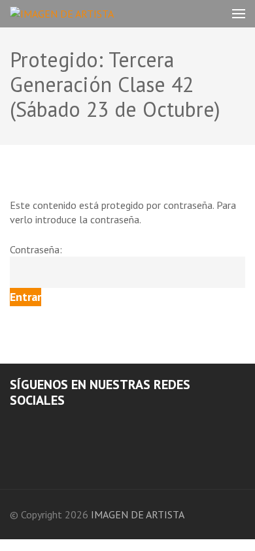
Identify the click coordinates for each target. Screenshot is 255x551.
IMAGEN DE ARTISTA (137, 514)
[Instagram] (31, 425)
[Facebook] (14, 425)
